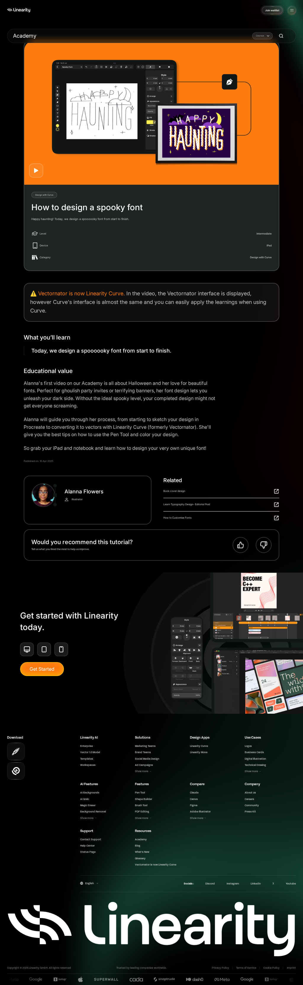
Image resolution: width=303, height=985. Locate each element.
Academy (24, 36)
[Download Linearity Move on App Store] (16, 771)
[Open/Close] (292, 10)
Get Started (42, 669)
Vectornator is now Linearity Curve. (81, 293)
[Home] (18, 10)
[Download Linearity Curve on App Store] (16, 751)
